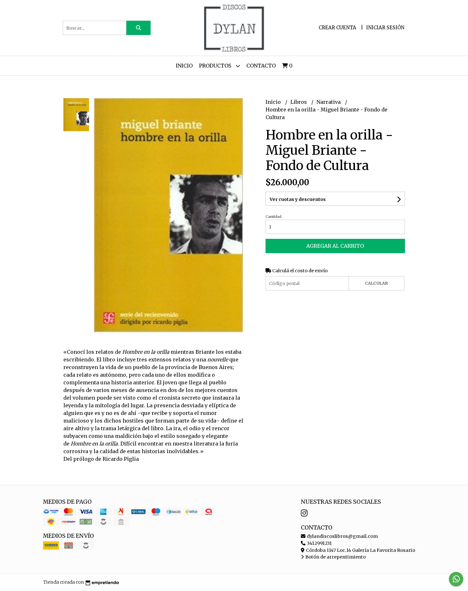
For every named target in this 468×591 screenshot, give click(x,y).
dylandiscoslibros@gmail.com (342, 536)
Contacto (261, 65)
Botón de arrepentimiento (335, 557)
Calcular (376, 283)
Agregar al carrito (335, 246)
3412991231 (319, 543)
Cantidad (273, 216)
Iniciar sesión (385, 28)
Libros (299, 102)
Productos (215, 65)
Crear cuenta (337, 28)
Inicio (184, 65)
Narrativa (329, 102)
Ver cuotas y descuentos (298, 199)
